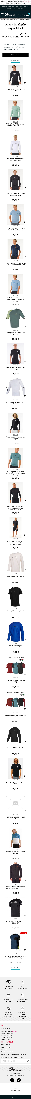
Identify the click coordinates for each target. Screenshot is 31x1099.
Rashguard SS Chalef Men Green (15, 333)
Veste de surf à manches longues (15, 438)
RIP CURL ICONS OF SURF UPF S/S (15, 783)
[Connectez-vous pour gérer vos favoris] (25, 83)
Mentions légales (15, 1090)
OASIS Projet (11, 1097)
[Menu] (2, 14)
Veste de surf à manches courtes (15, 368)
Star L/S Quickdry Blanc (15, 576)
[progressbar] (15, 62)
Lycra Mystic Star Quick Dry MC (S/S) (15, 922)
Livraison (4, 1049)
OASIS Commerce (19, 1097)
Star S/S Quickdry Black (15, 611)
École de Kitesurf (7, 1052)
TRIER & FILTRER (15, 55)
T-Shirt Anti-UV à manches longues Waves (15, 159)
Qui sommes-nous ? (8, 1045)
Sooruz (15, 330)
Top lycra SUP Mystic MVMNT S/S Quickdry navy (15, 957)
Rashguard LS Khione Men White (15, 403)
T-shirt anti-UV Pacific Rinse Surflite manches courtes (15, 264)
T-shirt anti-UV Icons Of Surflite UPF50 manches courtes (15, 299)
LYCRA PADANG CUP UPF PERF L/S (15, 90)
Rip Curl (15, 87)
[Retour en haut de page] (27, 1094)
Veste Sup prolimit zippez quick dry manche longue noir (15, 888)
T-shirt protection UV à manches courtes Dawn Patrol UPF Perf (15, 543)
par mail (14, 1032)
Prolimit (15, 884)
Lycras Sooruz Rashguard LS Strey (15, 716)
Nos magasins (6, 1047)
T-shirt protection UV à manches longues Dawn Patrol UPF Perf (15, 508)
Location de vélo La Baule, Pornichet (13, 1054)
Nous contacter (15, 1093)
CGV (15, 1088)
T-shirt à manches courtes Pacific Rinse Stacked (15, 229)
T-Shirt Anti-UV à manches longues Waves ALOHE (15, 125)
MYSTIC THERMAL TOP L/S (15, 748)
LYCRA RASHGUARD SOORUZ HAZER (16, 852)
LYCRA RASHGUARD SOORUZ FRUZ (16, 681)
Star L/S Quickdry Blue (15, 646)
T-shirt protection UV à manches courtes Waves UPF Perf (15, 473)
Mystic (15, 574)
